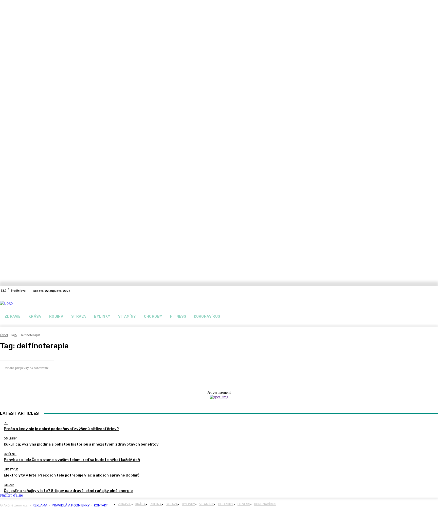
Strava (9, 485)
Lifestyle (11, 469)
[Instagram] (435, 291)
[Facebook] (429, 291)
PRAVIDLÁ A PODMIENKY (71, 505)
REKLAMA (40, 505)
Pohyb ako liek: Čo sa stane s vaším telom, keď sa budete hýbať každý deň (72, 459)
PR (6, 423)
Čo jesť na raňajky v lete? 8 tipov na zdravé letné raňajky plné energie (68, 490)
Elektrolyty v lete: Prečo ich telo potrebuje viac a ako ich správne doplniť (71, 475)
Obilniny (10, 438)
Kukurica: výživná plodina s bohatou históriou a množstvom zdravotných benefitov (81, 444)
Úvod (4, 335)
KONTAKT (101, 505)
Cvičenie (10, 454)
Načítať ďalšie (11, 495)
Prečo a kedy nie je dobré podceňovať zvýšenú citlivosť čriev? (61, 429)
